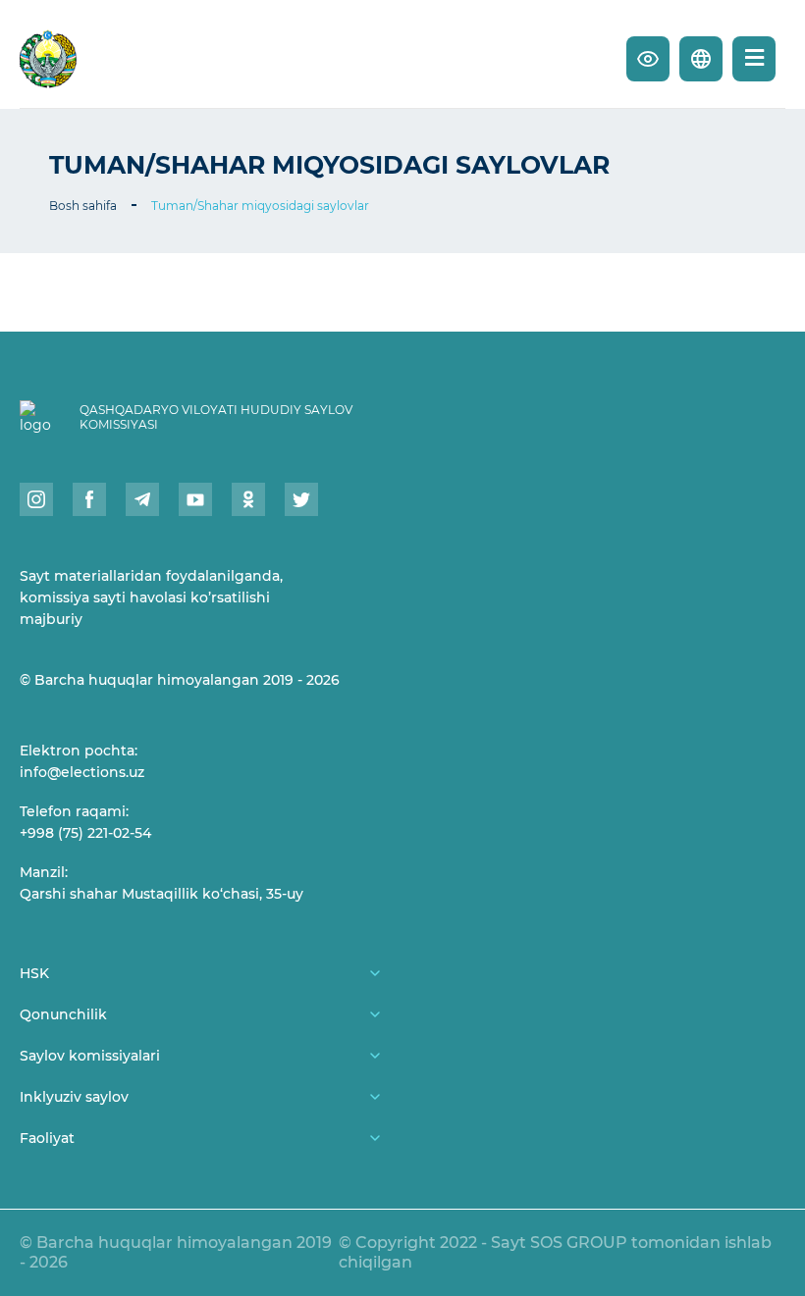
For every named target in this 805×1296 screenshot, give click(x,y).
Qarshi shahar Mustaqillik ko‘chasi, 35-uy (161, 894)
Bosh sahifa (83, 205)
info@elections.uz (82, 772)
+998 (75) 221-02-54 (85, 833)
